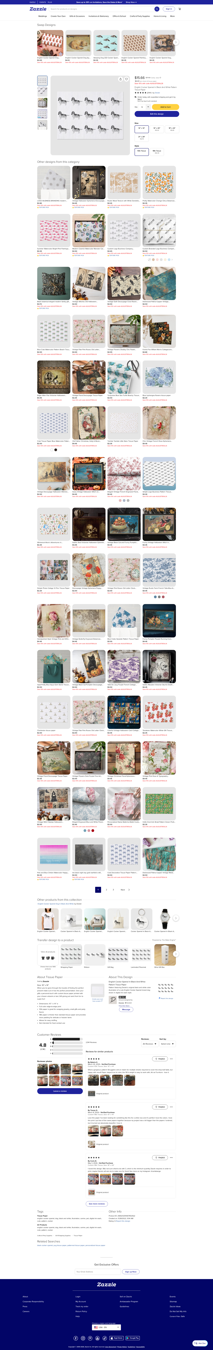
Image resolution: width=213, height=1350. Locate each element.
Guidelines (131, 1347)
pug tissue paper (60, 1245)
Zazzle (33, 2)
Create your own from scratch (97, 1000)
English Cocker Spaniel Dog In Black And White (56, 904)
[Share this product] (120, 79)
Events (43, 2)
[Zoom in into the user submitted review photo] (42, 1069)
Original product (102, 1094)
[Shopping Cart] (179, 9)
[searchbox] (104, 9)
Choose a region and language (103, 1323)
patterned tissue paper (76, 1245)
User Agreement (110, 1347)
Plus (50, 2)
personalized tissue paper (95, 1245)
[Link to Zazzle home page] (39, 8)
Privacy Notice (122, 1347)
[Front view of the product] (90, 115)
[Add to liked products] (126, 79)
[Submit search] (156, 9)
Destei (157, 93)
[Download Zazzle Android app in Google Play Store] (133, 1338)
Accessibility (140, 1347)
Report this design (166, 998)
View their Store (124, 1006)
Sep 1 (140, 99)
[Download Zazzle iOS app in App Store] (116, 1338)
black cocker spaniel (45, 1245)
